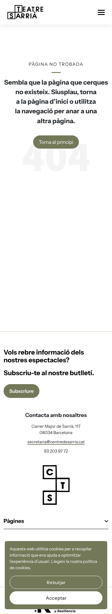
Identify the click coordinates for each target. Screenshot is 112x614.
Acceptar (56, 598)
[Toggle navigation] (101, 12)
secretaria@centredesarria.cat (56, 442)
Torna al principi (56, 142)
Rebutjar (56, 582)
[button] (56, 523)
